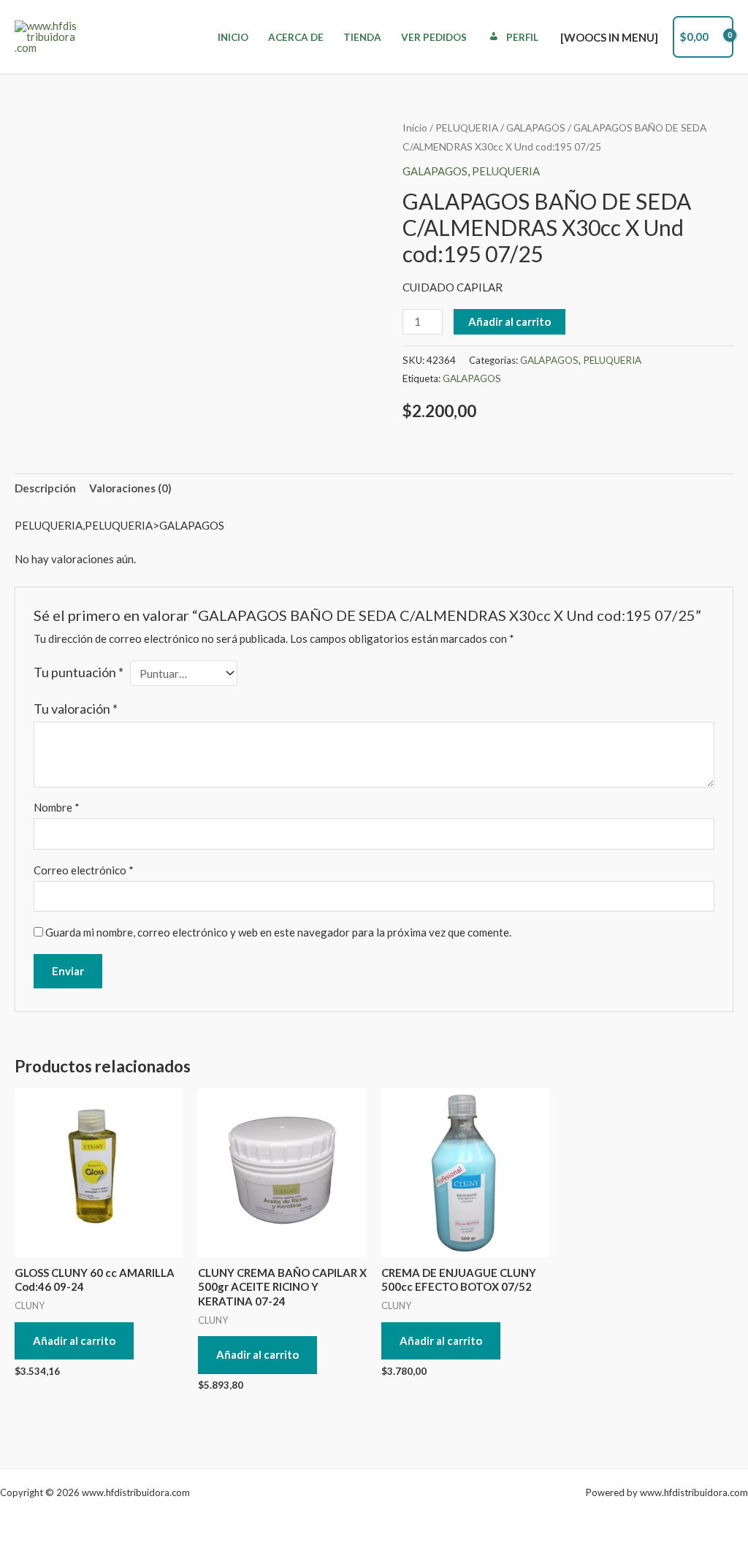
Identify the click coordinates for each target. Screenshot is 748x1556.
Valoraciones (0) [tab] (130, 488)
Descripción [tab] (45, 488)
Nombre (57, 807)
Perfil (522, 37)
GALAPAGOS (535, 127)
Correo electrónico (84, 870)
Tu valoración (76, 709)
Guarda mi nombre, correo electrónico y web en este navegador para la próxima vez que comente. (278, 932)
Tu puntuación (78, 672)
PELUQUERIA (466, 127)
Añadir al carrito (509, 321)
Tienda (362, 37)
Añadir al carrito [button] (74, 1340)
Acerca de (296, 37)
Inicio (233, 37)
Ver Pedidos (434, 37)
